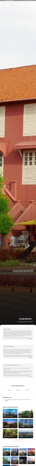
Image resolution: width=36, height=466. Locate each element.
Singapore (22, 454)
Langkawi (30, 462)
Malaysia (14, 454)
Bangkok (30, 454)
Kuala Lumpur (14, 462)
